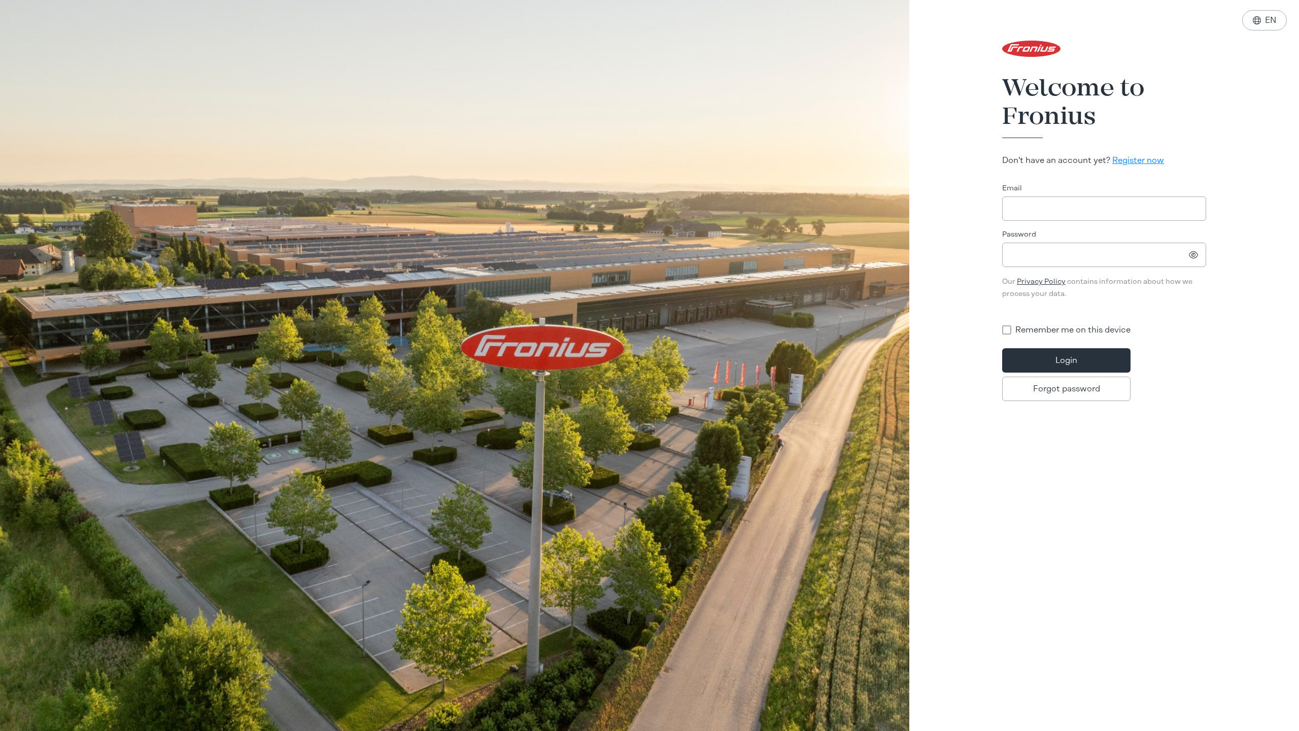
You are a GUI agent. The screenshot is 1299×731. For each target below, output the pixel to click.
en (1264, 20)
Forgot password (1066, 388)
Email (1012, 188)
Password (1019, 234)
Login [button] (1066, 360)
